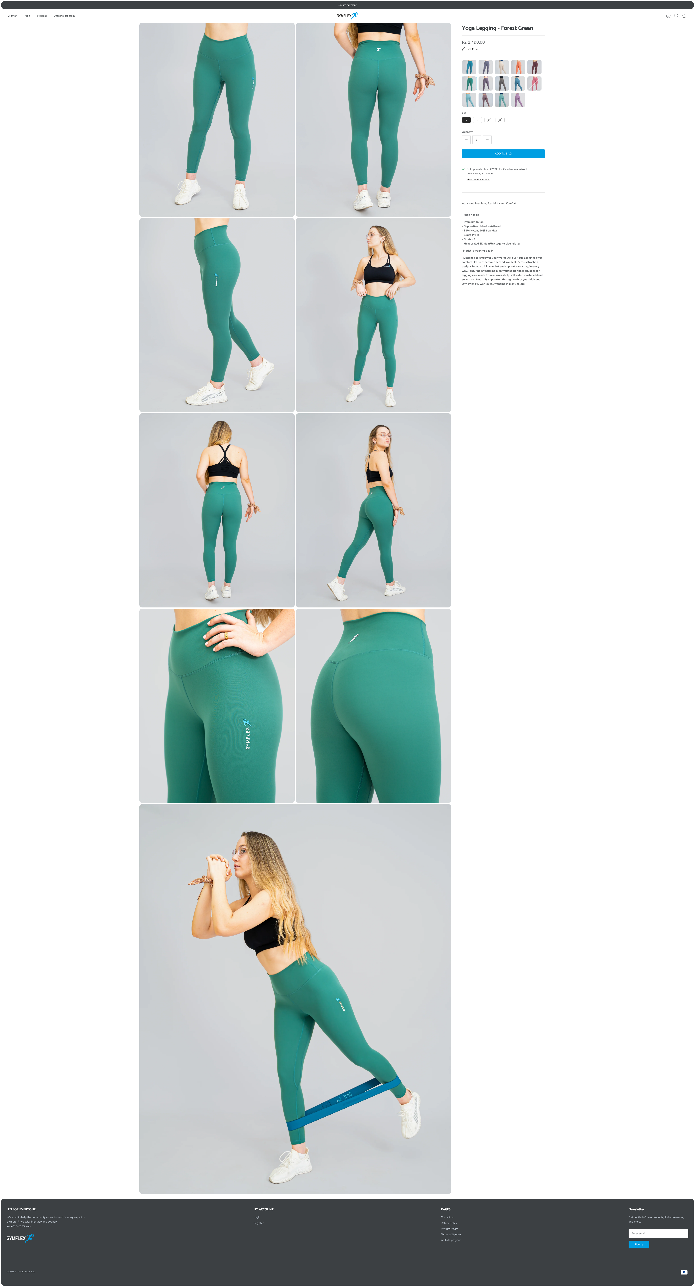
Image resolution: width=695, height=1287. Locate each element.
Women (12, 16)
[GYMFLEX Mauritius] (348, 16)
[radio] (469, 67)
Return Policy (449, 1223)
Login (257, 1217)
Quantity (467, 132)
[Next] (424, 5)
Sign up (639, 1244)
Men (27, 16)
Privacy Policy (449, 1228)
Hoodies (42, 16)
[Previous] (270, 5)
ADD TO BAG (503, 153)
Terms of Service (451, 1234)
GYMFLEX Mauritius (24, 1271)
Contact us (447, 1217)
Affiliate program (64, 16)
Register (259, 1223)
